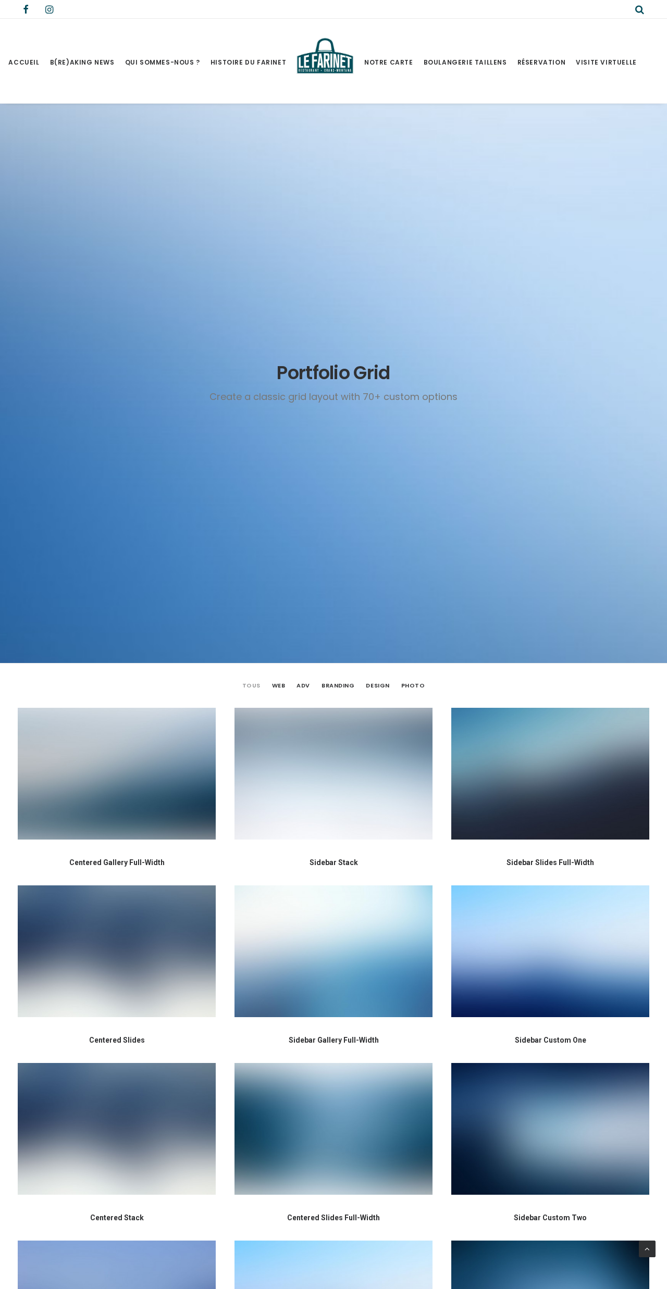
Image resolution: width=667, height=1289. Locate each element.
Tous (251, 685)
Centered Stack (117, 1217)
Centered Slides (117, 1040)
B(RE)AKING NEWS (82, 62)
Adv (303, 685)
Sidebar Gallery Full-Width (334, 1040)
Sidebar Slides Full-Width (550, 862)
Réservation (541, 62)
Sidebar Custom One (550, 1040)
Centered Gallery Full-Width (117, 862)
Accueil (23, 62)
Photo (413, 685)
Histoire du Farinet (248, 62)
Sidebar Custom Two (550, 1217)
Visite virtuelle (606, 62)
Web (279, 685)
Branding (338, 685)
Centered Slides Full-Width (333, 1217)
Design (377, 685)
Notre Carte (388, 62)
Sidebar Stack (334, 862)
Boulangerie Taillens (465, 62)
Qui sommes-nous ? (162, 62)
